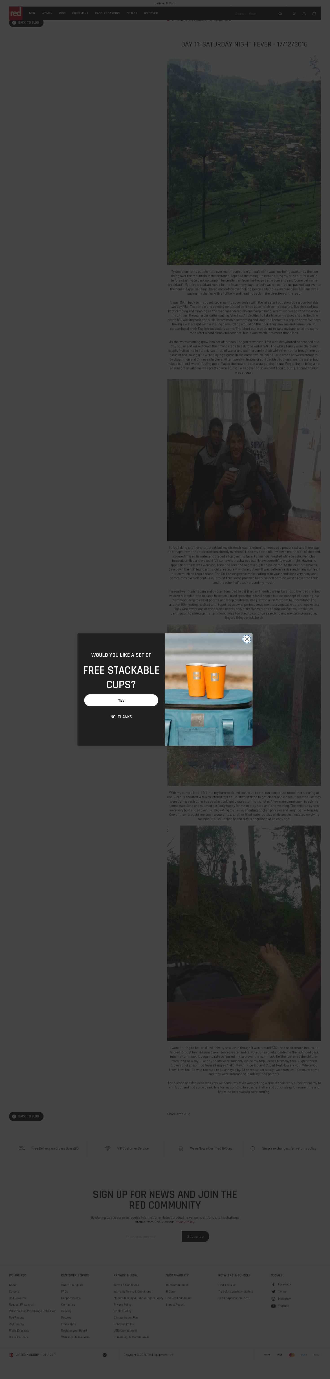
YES (121, 700)
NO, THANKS (121, 717)
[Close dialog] (247, 639)
